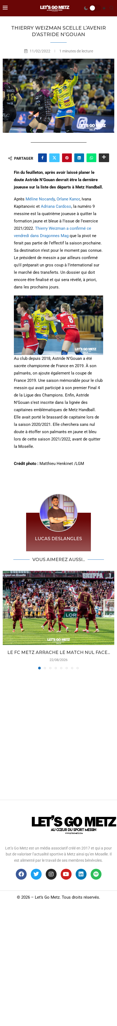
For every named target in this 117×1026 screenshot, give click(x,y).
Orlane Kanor (68, 199)
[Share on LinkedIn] (79, 157)
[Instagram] (51, 874)
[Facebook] (21, 874)
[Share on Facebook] (42, 157)
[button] (7, 619)
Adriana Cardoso (56, 206)
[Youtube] (66, 874)
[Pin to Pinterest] (67, 157)
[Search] (111, 8)
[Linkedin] (81, 874)
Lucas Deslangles (58, 538)
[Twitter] (36, 874)
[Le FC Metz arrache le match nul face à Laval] (58, 608)
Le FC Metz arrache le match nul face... (58, 652)
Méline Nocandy (40, 199)
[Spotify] (96, 874)
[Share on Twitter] (54, 157)
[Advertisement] (58, 733)
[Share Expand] (104, 157)
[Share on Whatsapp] (91, 157)
